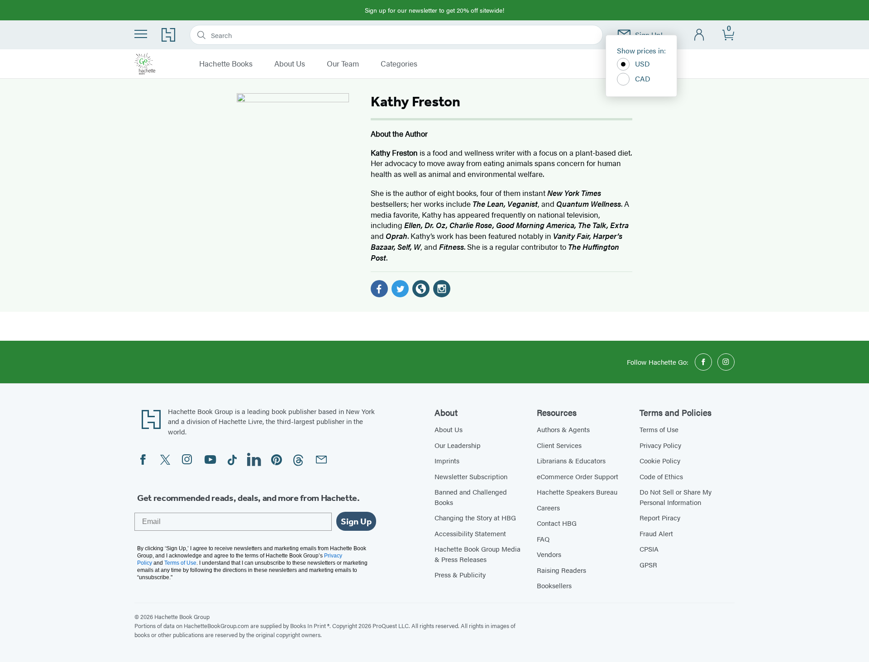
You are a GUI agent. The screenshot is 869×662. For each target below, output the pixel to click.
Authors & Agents (563, 429)
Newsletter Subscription (470, 476)
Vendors (549, 554)
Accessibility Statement (470, 533)
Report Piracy (660, 517)
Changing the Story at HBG (475, 517)
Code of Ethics (661, 476)
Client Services (559, 445)
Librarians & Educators (571, 460)
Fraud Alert (656, 533)
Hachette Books (226, 64)
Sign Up (356, 521)
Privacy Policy (660, 445)
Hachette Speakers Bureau (577, 491)
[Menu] (140, 34)
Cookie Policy (660, 460)
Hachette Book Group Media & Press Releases (477, 554)
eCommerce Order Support (577, 476)
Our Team (343, 64)
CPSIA (649, 548)
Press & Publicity (460, 574)
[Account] (699, 35)
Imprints (446, 460)
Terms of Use (659, 429)
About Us (289, 64)
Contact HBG (557, 523)
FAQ (543, 538)
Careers (548, 507)
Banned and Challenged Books (470, 497)
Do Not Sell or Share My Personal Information (675, 497)
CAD (642, 78)
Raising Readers (561, 570)
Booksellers (554, 585)
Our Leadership (457, 445)
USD (642, 63)
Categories (399, 64)
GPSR (648, 564)
